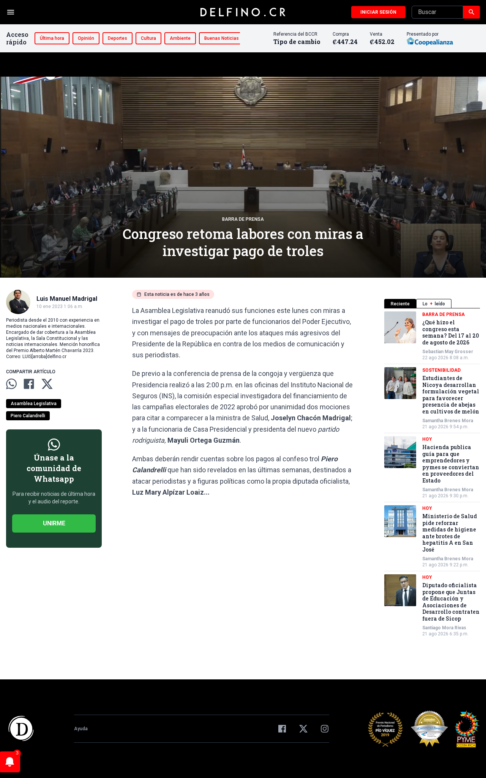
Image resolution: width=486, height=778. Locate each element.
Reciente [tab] (400, 303)
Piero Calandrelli (28, 415)
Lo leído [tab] (434, 303)
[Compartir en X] (47, 384)
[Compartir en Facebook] (29, 384)
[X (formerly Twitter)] (303, 728)
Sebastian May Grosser (447, 351)
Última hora (52, 38)
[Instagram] (324, 728)
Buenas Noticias (221, 38)
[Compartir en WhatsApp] (11, 384)
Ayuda (81, 728)
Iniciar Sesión (378, 12)
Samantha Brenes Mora (447, 420)
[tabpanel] (432, 474)
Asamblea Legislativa (34, 403)
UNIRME (54, 523)
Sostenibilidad (441, 370)
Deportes (117, 38)
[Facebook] (282, 728)
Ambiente (180, 38)
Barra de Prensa (243, 219)
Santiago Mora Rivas (444, 627)
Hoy (427, 439)
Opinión (86, 38)
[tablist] (432, 303)
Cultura (148, 38)
